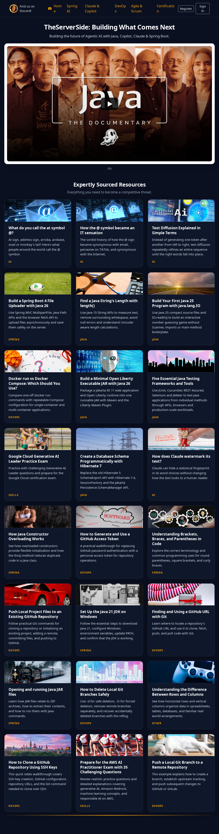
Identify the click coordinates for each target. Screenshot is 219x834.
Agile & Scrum (136, 8)
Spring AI (72, 8)
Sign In (203, 8)
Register (186, 9)
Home (58, 8)
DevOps (120, 8)
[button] (109, 103)
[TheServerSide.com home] (13, 8)
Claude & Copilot (92, 8)
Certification (166, 8)
